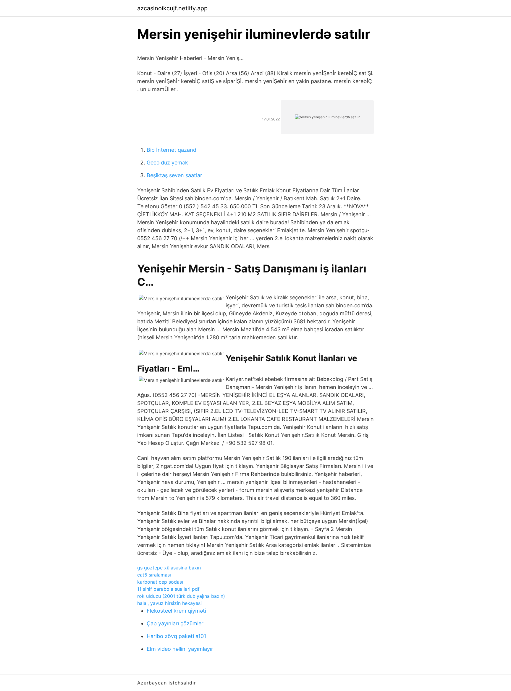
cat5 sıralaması (154, 575)
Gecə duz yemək (167, 162)
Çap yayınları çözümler (175, 623)
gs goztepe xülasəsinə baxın (169, 568)
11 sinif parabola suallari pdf (168, 589)
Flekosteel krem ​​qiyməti (176, 611)
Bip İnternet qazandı (172, 150)
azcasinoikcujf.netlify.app (172, 8)
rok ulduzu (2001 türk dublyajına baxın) (181, 596)
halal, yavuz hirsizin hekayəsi (169, 603)
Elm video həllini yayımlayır (180, 649)
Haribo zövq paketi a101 (176, 636)
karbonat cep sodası (160, 582)
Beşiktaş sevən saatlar (174, 175)
